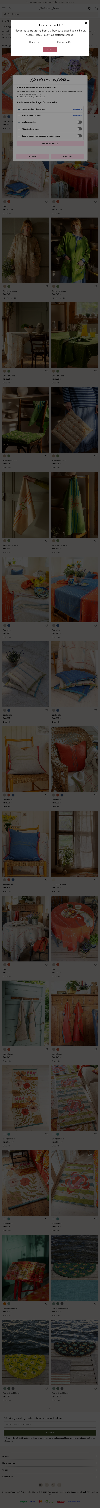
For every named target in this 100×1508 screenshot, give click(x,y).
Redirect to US (64, 42)
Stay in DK (34, 42)
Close (50, 49)
